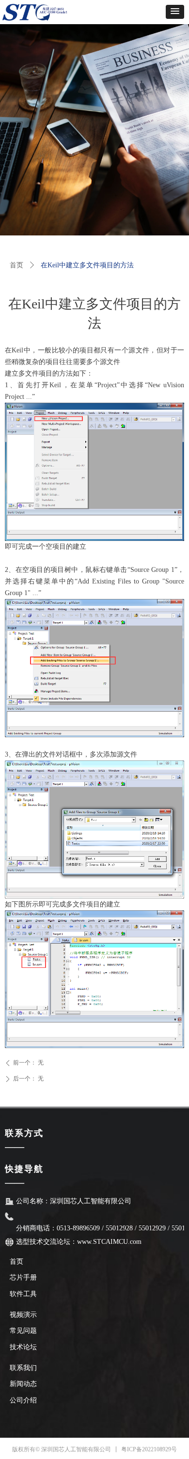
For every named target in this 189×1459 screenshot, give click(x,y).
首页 (16, 265)
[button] (175, 12)
